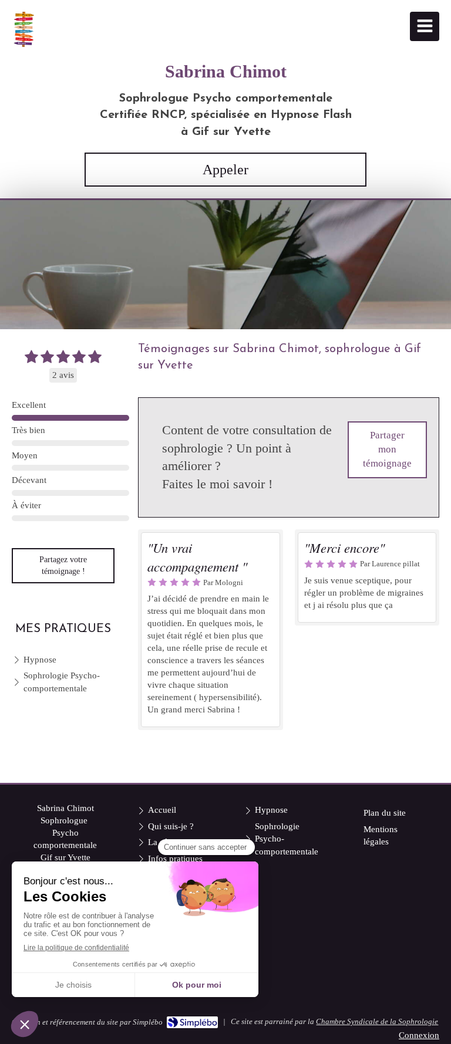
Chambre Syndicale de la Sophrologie (377, 1021)
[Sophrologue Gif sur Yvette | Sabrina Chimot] (23, 29)
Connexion (419, 1035)
